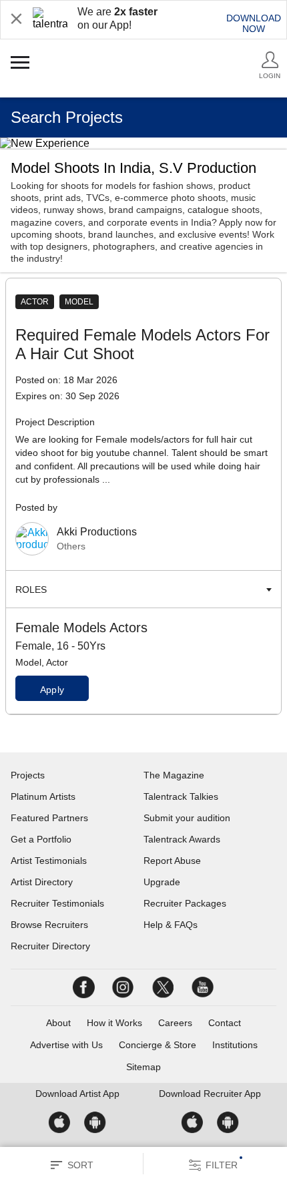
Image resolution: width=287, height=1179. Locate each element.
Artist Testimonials (49, 860)
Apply (52, 689)
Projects (28, 775)
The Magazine (174, 775)
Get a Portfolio (41, 839)
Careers (175, 1022)
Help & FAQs (171, 924)
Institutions (235, 1044)
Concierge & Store (157, 1044)
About (58, 1022)
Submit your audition (187, 817)
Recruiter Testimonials (57, 903)
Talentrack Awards (182, 839)
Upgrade (162, 882)
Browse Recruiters (49, 924)
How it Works (114, 1022)
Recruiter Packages (185, 903)
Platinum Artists (43, 796)
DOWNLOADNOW (253, 23)
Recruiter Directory (50, 946)
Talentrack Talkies (181, 796)
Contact (224, 1022)
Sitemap (143, 1067)
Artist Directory (42, 882)
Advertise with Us (66, 1044)
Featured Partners (49, 817)
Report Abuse (172, 860)
